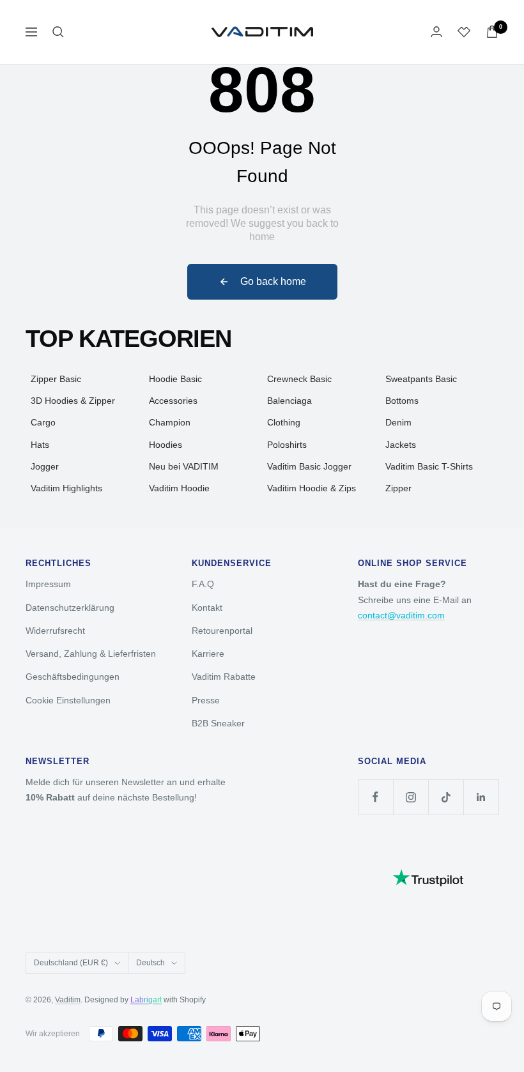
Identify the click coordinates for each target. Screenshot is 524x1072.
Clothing (283, 422)
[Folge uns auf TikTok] (445, 797)
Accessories (173, 400)
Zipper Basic (56, 379)
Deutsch (150, 962)
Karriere (208, 653)
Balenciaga (289, 400)
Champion (169, 422)
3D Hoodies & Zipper (73, 400)
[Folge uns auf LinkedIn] (480, 797)
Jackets (400, 445)
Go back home (273, 281)
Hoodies (165, 445)
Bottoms (402, 400)
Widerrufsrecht (55, 630)
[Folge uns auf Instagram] (410, 797)
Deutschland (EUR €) (71, 962)
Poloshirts (287, 445)
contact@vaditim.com (401, 615)
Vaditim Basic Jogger (309, 466)
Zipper (398, 488)
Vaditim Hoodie (179, 488)
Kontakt (207, 607)
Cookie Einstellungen (68, 700)
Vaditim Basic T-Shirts (429, 466)
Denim (398, 422)
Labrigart (146, 999)
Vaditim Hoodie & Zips (311, 488)
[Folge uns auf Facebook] (375, 797)
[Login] (436, 31)
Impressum (48, 584)
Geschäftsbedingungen (72, 676)
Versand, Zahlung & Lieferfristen (91, 653)
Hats (40, 445)
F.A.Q (203, 584)
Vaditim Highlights (66, 488)
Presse (206, 700)
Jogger (45, 466)
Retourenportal (222, 630)
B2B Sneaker (218, 723)
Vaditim (68, 999)
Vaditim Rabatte (224, 676)
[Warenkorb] (492, 32)
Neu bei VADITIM (184, 466)
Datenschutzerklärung (70, 607)
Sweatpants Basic (421, 379)
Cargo (43, 422)
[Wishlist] (464, 32)
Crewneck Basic (299, 379)
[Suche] (58, 32)
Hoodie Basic (175, 379)
